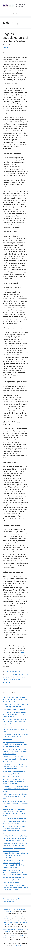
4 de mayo (8, 674)
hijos (26, 674)
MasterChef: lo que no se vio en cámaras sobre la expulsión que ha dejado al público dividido (15, 880)
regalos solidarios (16, 680)
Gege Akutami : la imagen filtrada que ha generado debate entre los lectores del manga (14, 722)
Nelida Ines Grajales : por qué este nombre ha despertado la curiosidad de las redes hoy (15, 804)
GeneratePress (19, 945)
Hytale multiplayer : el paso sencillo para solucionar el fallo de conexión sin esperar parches (15, 751)
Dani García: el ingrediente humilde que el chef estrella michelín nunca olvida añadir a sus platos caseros (15, 838)
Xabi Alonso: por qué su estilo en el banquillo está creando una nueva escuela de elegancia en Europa (15, 846)
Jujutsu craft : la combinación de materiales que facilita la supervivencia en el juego (14, 774)
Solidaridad (16, 671)
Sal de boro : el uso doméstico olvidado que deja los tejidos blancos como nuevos (15, 759)
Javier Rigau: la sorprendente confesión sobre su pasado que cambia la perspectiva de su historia (15, 872)
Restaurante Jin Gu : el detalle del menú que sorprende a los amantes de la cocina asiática (15, 766)
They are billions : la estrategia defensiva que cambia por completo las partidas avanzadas (15, 744)
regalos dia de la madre (11, 677)
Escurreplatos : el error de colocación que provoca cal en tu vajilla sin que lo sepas (15, 729)
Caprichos (8, 671)
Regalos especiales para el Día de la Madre (15, 37)
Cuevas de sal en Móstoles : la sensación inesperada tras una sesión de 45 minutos (13, 781)
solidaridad (6, 682)
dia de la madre (18, 674)
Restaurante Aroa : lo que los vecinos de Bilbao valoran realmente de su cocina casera (15, 737)
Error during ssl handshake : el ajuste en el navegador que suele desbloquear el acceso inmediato (15, 707)
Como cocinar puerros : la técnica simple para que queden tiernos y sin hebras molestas (15, 714)
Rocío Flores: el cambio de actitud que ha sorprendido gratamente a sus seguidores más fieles (14, 821)
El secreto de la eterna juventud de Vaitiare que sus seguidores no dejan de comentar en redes (15, 887)
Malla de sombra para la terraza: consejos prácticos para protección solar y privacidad (15, 699)
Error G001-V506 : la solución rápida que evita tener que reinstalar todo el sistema (15, 789)
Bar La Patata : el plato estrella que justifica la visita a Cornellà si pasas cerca (15, 796)
